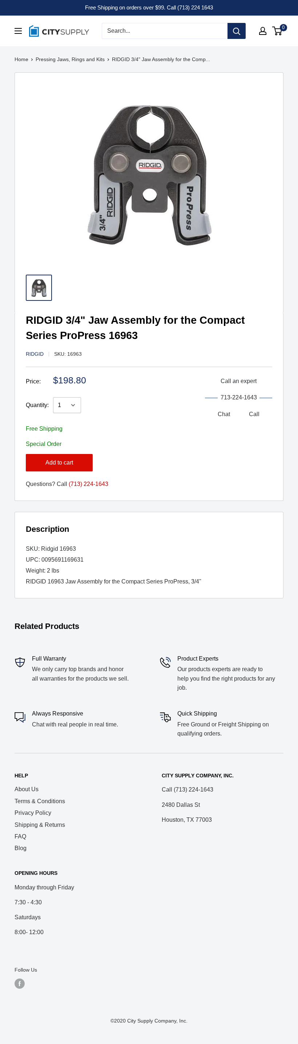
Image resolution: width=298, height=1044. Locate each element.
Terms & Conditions (40, 801)
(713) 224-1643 (88, 484)
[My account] (262, 31)
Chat (224, 414)
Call (254, 414)
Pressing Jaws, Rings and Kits (70, 59)
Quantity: (37, 405)
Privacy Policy (33, 813)
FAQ (20, 836)
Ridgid (35, 354)
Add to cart (59, 462)
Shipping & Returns (40, 825)
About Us (27, 789)
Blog (21, 848)
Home (21, 59)
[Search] (236, 31)
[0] (277, 31)
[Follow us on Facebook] (20, 984)
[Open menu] (18, 31)
